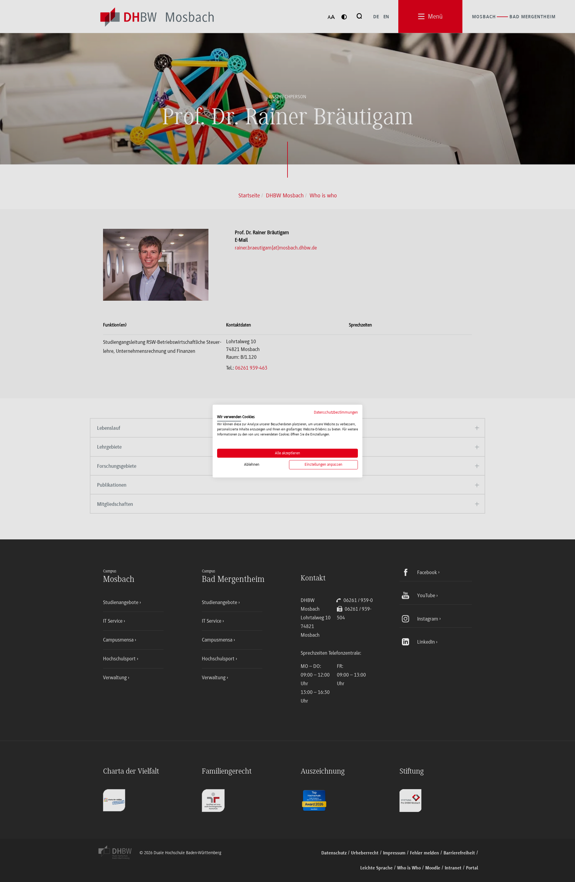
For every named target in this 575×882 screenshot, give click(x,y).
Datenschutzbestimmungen (336, 412)
